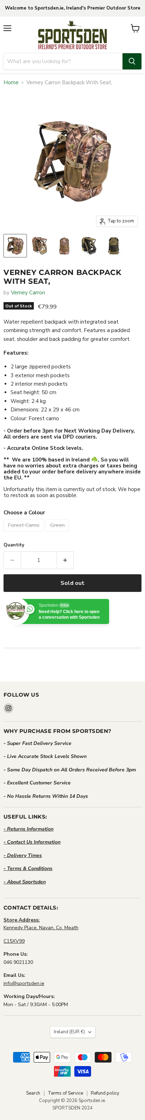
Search (33, 1093)
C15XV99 (14, 941)
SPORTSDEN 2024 (72, 1108)
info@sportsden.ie (24, 983)
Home (11, 83)
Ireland (69, 1032)
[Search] (131, 61)
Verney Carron (28, 292)
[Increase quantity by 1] (65, 560)
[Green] (58, 533)
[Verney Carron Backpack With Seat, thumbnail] (15, 245)
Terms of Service (65, 1093)
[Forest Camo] (25, 533)
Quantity (14, 545)
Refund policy (105, 1093)
